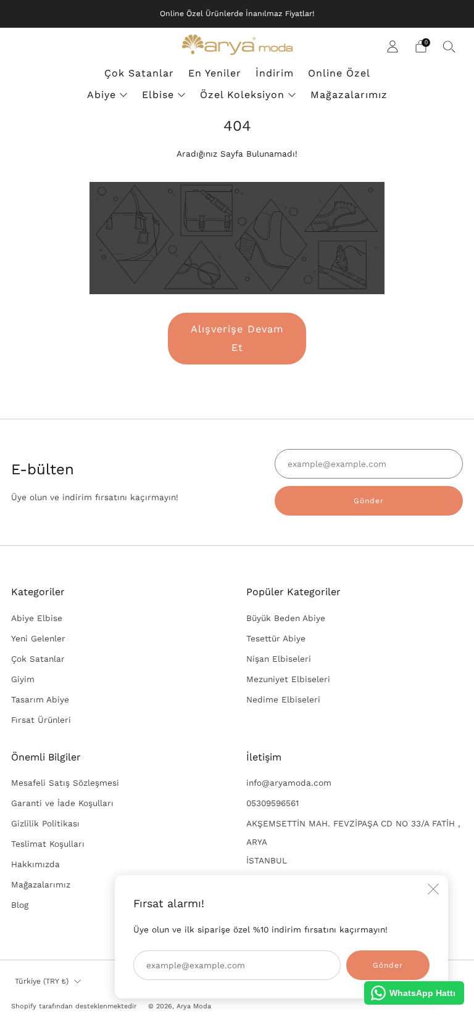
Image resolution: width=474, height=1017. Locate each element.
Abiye (101, 95)
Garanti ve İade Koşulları (62, 803)
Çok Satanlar (139, 73)
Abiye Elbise (36, 618)
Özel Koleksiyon (242, 95)
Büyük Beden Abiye (285, 618)
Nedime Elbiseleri (283, 699)
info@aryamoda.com (288, 783)
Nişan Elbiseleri (278, 659)
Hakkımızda (35, 864)
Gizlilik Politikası (45, 823)
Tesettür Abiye (276, 638)
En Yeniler (214, 73)
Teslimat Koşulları (48, 844)
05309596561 (272, 803)
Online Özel (339, 73)
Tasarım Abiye (40, 699)
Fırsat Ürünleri (41, 720)
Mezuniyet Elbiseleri (288, 679)
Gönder (369, 500)
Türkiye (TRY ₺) (42, 981)
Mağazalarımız (349, 95)
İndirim (275, 73)
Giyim (23, 679)
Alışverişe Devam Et (237, 338)
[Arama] (449, 46)
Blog (19, 905)
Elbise (158, 95)
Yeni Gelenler (38, 638)
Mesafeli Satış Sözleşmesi (65, 783)
